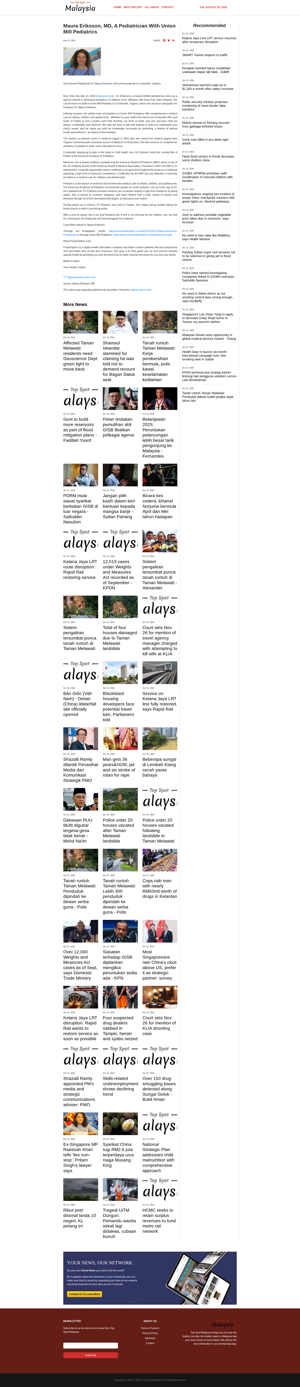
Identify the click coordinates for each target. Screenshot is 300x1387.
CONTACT (168, 7)
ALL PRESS (152, 7)
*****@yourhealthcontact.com (79, 277)
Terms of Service (150, 1328)
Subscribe (90, 1355)
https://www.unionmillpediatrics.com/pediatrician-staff (142, 234)
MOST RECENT (133, 7)
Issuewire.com (105, 96)
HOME (117, 7)
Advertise (150, 1338)
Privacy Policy (150, 1333)
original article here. (141, 289)
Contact (150, 1343)
